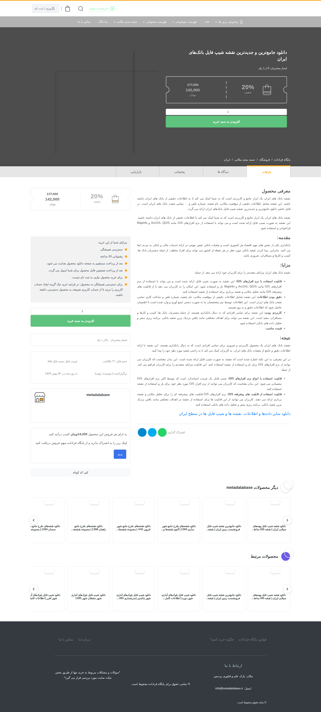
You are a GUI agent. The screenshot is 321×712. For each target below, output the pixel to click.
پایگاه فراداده (282, 159)
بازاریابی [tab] (136, 171)
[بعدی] (33, 520)
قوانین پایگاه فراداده (252, 639)
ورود (120, 454)
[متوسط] (48, 340)
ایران (227, 159)
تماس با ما (84, 21)
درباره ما (84, 639)
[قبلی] (287, 520)
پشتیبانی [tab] (180, 171)
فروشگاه (264, 159)
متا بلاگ (103, 21)
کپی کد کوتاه (80, 472)
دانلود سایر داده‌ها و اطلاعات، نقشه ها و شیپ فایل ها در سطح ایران (234, 413)
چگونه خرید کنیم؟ (222, 639)
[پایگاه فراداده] (285, 8)
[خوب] (52, 340)
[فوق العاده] (55, 340)
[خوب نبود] (45, 340)
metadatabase (98, 395)
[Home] (160, 639)
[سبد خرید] (67, 9)
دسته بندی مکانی (127, 21)
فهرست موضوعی (186, 21)
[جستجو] (80, 9)
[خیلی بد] (41, 340)
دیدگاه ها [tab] (224, 171)
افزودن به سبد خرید (226, 121)
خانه (207, 21)
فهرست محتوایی (156, 21)
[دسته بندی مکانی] (198, 8)
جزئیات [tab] (267, 171)
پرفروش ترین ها (228, 21)
